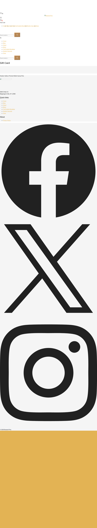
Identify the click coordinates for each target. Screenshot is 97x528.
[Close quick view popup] (0, 3)
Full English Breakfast (21, 26)
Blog (4, 43)
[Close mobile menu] (0, 38)
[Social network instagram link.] (48, 427)
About (10, 26)
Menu (13, 26)
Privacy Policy (7, 120)
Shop (37, 26)
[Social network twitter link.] (48, 316)
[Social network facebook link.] (48, 219)
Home (4, 26)
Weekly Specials (31, 26)
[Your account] (1, 18)
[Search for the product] (17, 35)
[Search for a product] (1, 13)
